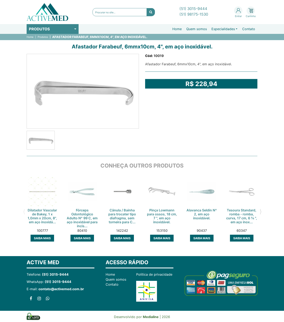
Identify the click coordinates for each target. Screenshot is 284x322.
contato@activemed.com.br (61, 289)
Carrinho (251, 16)
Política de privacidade (154, 274)
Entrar (238, 16)
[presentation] (24, 211)
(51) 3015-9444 (193, 8)
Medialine (151, 317)
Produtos (39, 29)
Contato (248, 29)
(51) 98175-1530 (193, 14)
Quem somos (196, 29)
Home (177, 29)
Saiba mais (42, 238)
